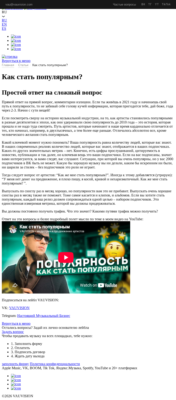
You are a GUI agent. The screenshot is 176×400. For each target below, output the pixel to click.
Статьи (23, 65)
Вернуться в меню (16, 323)
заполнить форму (15, 364)
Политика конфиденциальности (55, 364)
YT (157, 4)
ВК (143, 4)
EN (4, 24)
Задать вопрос (13, 332)
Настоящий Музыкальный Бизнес (43, 316)
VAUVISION (19, 308)
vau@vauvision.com (19, 4)
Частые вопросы (124, 4)
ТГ (150, 4)
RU (4, 20)
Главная (8, 65)
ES (4, 29)
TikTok (166, 4)
